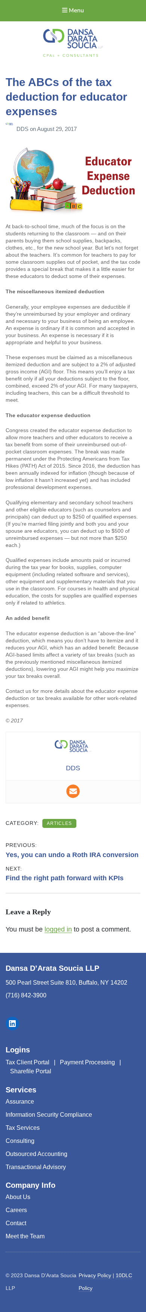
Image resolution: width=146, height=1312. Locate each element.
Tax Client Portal (27, 1062)
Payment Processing (87, 1062)
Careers (16, 1210)
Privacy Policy (95, 1275)
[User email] (73, 791)
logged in (58, 929)
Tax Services (23, 1128)
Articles (59, 823)
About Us (18, 1197)
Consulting (20, 1141)
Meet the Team (25, 1236)
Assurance (20, 1101)
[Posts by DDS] (11, 129)
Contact (16, 1223)
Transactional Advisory (36, 1167)
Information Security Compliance (49, 1114)
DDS (23, 129)
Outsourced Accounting (36, 1154)
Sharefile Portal (30, 1071)
